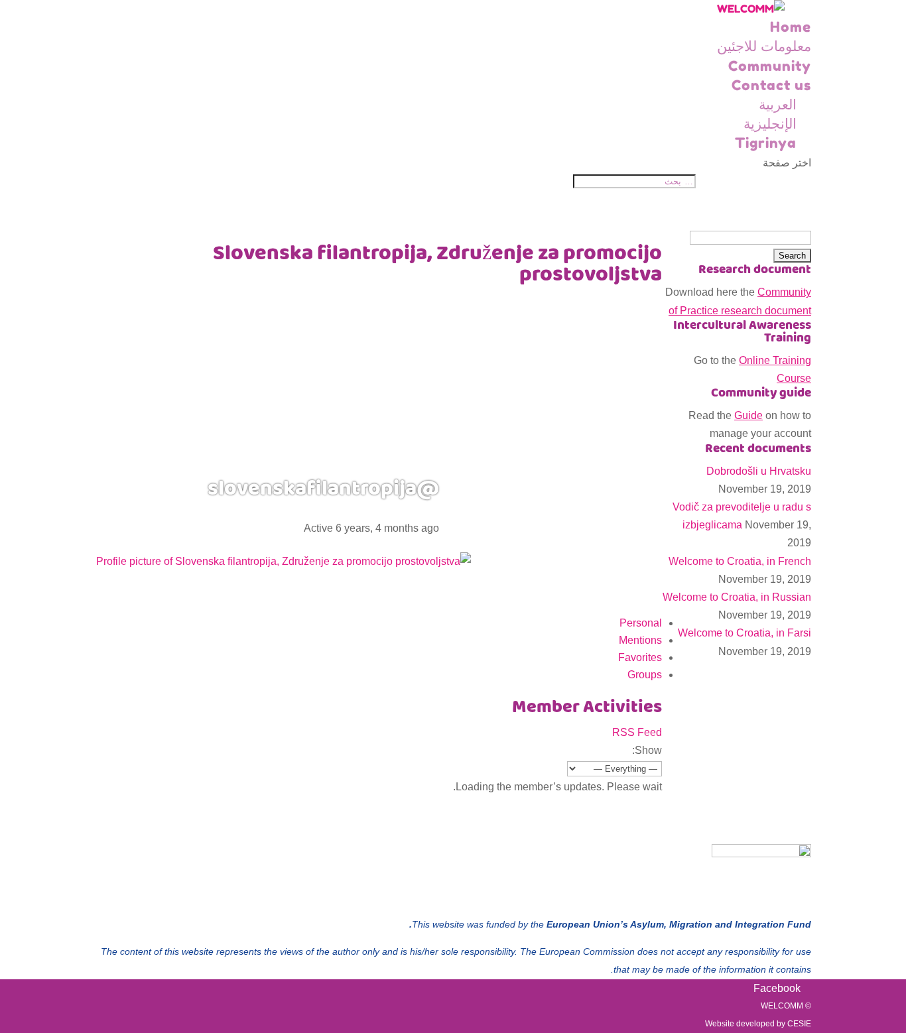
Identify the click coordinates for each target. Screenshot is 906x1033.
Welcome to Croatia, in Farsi (744, 632)
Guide (748, 415)
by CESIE (794, 1023)
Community (769, 66)
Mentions (640, 640)
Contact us (771, 85)
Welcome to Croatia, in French (740, 561)
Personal (640, 623)
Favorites (640, 657)
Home (790, 27)
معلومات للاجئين (764, 46)
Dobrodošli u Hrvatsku (758, 471)
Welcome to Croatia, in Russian (737, 597)
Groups (644, 674)
